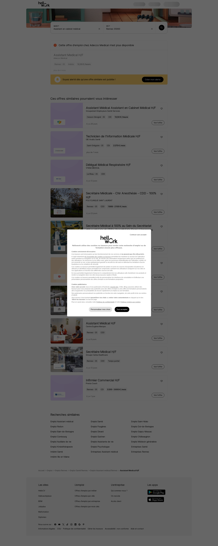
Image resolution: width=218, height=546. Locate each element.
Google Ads (114, 287)
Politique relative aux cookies (130, 302)
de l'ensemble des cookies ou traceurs (98, 257)
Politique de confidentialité (105, 302)
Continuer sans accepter (138, 235)
